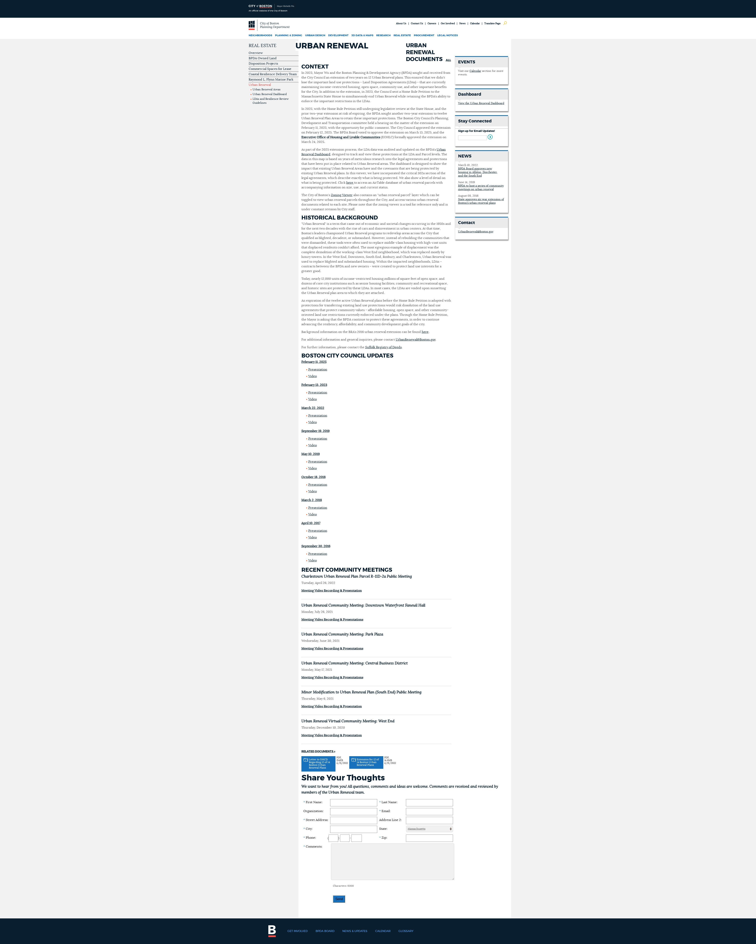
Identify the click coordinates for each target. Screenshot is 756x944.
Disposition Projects (263, 63)
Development (338, 35)
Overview (256, 53)
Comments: (312, 846)
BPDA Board (325, 931)
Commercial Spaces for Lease (270, 68)
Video (312, 376)
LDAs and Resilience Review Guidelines (271, 101)
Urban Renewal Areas (266, 89)
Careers (432, 23)
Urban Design (315, 35)
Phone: (309, 837)
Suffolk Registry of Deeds (383, 347)
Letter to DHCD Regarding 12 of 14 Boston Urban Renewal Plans (319, 763)
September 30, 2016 (315, 546)
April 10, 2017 (310, 523)
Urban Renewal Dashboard (270, 94)
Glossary (405, 931)
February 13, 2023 (314, 384)
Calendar (475, 23)
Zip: (383, 837)
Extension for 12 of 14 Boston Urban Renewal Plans (368, 762)
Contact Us (417, 23)
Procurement (424, 35)
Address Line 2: (390, 820)
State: (383, 828)
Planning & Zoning (288, 35)
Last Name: (388, 802)
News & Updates (354, 931)
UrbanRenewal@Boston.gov (415, 339)
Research (383, 35)
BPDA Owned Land (263, 58)
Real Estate (402, 35)
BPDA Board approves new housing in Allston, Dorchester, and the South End (478, 172)
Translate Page (492, 23)
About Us (401, 23)
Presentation (317, 369)
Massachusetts (416, 829)
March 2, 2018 (311, 500)
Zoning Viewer (342, 195)
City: (307, 828)
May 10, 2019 (310, 454)
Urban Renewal (260, 84)
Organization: (313, 811)
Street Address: (315, 820)
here (349, 182)
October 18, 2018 (313, 477)
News (462, 23)
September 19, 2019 (315, 431)
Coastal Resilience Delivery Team (273, 74)
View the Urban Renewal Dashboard (481, 103)
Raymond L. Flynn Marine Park (271, 79)
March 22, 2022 (312, 407)
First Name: (312, 802)
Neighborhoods (260, 35)
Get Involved (448, 23)
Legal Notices (447, 35)
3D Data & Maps (362, 35)
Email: (384, 811)
